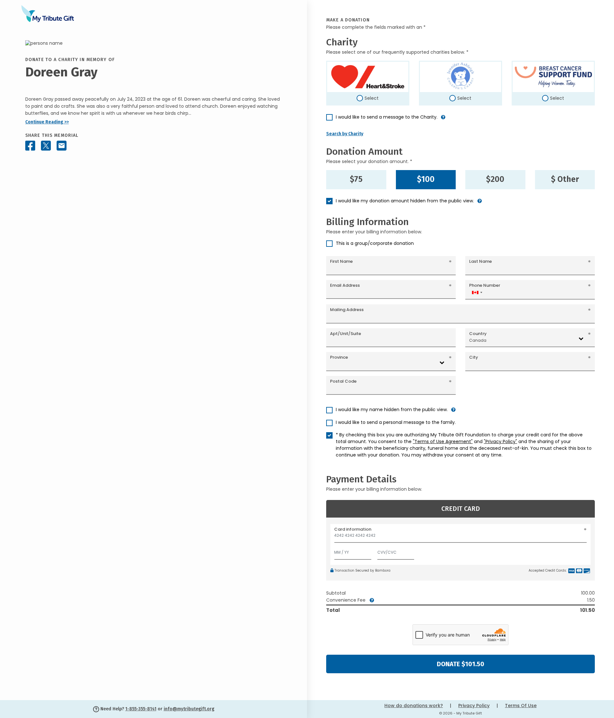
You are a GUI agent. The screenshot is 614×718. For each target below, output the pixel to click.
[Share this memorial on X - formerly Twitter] (46, 146)
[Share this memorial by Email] (61, 146)
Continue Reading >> (47, 122)
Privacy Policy (474, 705)
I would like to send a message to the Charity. (386, 117)
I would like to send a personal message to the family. (396, 422)
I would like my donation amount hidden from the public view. (405, 201)
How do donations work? (413, 705)
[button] (443, 119)
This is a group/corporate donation (375, 243)
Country (478, 334)
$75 (356, 179)
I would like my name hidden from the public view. (392, 409)
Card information (352, 529)
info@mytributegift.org (189, 709)
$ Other (565, 179)
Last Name (480, 261)
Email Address (345, 285)
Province (339, 357)
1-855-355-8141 (140, 709)
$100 (426, 179)
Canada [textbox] (477, 340)
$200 (495, 179)
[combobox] (476, 292)
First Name (341, 261)
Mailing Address (347, 310)
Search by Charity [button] (344, 134)
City (473, 357)
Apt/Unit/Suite (345, 334)
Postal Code (343, 381)
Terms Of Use (521, 705)
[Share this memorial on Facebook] (30, 146)
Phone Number (484, 285)
